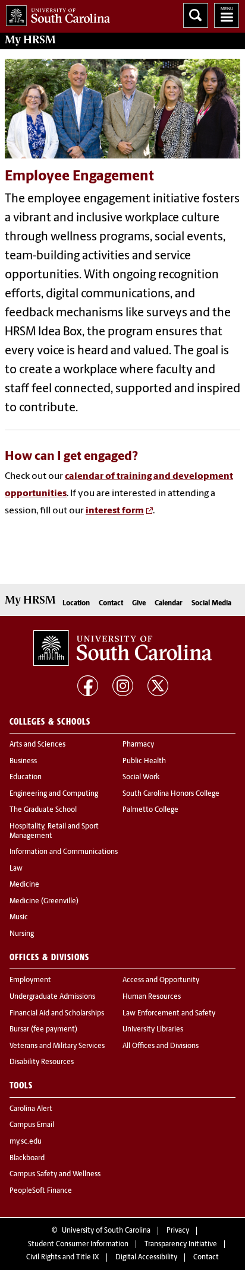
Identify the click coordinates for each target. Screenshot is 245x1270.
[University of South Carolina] (122, 648)
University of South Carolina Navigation (226, 15)
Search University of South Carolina (195, 15)
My (30, 39)
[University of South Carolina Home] (55, 13)
